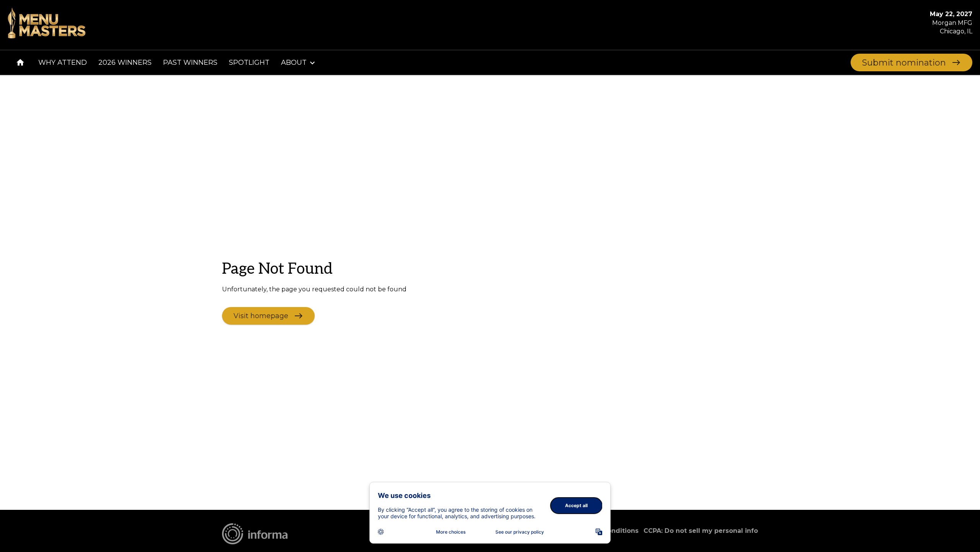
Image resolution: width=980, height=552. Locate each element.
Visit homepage (261, 315)
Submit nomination (904, 63)
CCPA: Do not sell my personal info (701, 530)
